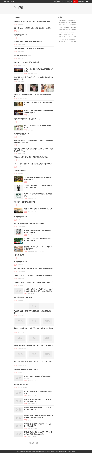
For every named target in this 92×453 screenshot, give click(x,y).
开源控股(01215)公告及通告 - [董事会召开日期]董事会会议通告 (32, 28)
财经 (15, 121)
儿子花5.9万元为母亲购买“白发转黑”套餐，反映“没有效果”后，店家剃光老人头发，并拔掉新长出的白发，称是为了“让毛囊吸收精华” (68, 27)
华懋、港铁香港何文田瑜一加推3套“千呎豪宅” (38, 209)
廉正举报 (69, 451)
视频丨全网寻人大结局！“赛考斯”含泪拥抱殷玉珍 (68, 24)
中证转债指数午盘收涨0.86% (22, 55)
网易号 (15, 24)
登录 (75, 1)
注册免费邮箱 (80, 1)
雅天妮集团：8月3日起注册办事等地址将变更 (27, 62)
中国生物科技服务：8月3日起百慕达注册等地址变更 (29, 48)
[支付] (68, 1)
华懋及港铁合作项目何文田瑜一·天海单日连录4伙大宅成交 (31, 157)
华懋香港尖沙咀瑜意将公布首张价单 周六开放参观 (29, 223)
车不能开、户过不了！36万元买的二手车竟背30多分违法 (68, 41)
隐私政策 (53, 451)
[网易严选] (63, 1)
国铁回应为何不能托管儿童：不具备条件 (67, 29)
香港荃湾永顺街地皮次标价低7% (23, 297)
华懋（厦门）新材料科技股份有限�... (25, 202)
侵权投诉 (73, 451)
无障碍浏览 (13, 1)
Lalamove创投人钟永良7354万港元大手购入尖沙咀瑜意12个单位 (33, 164)
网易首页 (4, 1)
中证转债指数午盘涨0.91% (21, 134)
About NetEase (32, 451)
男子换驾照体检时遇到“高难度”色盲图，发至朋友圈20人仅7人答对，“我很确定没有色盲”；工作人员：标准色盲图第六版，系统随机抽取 (68, 39)
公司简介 (37, 451)
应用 (8, 1)
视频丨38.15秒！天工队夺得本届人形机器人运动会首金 (68, 36)
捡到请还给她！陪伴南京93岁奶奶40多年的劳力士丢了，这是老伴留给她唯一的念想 (68, 22)
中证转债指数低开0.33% (21, 217)
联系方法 (41, 451)
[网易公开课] (59, 1)
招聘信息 (45, 451)
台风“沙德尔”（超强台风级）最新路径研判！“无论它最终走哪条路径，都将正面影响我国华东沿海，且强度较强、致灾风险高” (68, 32)
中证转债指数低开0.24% (21, 262)
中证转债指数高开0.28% (21, 35)
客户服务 (49, 451)
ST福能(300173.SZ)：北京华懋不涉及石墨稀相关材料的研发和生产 (33, 275)
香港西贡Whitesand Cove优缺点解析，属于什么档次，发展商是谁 (33, 345)
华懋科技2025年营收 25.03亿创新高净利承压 (27, 119)
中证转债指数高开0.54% (21, 255)
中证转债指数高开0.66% (21, 170)
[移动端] (55, 1)
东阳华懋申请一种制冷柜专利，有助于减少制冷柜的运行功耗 (32, 21)
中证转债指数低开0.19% (21, 384)
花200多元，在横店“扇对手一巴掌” (66, 34)
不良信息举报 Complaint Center (61, 451)
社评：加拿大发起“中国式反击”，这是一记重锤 (68, 20)
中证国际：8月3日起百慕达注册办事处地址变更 (28, 41)
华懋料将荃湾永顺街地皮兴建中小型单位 (26, 369)
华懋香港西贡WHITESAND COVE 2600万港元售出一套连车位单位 (33, 268)
